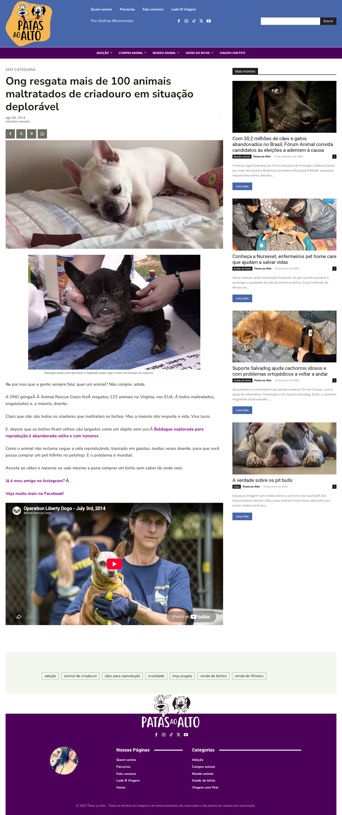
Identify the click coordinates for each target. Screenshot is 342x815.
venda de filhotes (249, 676)
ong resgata (182, 676)
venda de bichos (213, 676)
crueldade (156, 676)
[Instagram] (186, 21)
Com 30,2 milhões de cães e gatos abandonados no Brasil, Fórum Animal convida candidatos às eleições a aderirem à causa (282, 144)
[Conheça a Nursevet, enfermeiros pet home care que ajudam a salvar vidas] (284, 225)
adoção (50, 676)
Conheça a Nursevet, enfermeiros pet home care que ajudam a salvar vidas (284, 259)
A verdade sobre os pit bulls (262, 480)
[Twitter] (201, 21)
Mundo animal (242, 156)
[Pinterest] (31, 134)
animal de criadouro (80, 676)
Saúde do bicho (242, 268)
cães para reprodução (122, 676)
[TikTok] (194, 21)
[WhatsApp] (42, 134)
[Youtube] (208, 21)
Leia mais (242, 186)
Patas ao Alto (262, 156)
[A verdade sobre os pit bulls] (284, 448)
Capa (236, 486)
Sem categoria (21, 70)
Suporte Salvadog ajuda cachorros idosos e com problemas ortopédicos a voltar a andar (280, 371)
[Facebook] (179, 21)
